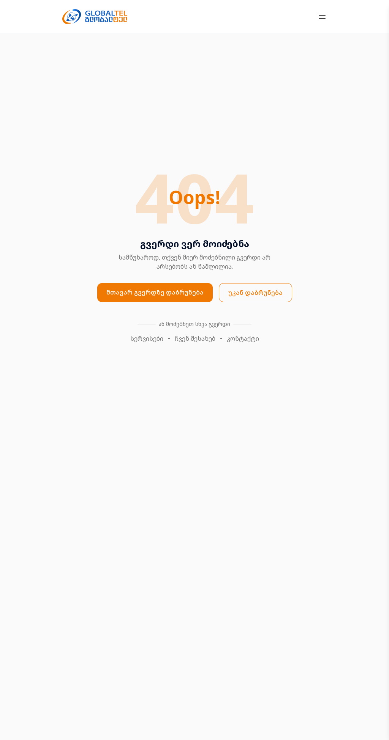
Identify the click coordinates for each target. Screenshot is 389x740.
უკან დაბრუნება (255, 292)
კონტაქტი (243, 338)
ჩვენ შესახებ (195, 338)
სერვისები (146, 338)
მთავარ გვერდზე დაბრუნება (155, 292)
